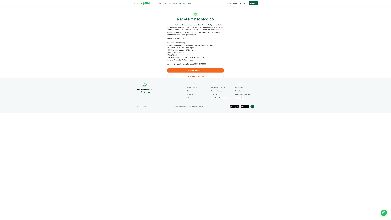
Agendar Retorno (217, 91)
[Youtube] (149, 92)
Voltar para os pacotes (195, 76)
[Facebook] (138, 92)
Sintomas (190, 94)
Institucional (239, 87)
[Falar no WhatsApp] (384, 213)
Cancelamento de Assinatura (220, 98)
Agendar (253, 3)
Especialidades (171, 3)
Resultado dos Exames (218, 87)
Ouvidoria (214, 94)
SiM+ (190, 3)
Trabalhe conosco (241, 91)
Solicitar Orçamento (195, 70)
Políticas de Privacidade (196, 106)
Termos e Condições (180, 106)
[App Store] (245, 106)
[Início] (141, 3)
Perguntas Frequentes (242, 94)
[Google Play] (234, 106)
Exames (182, 3)
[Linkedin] (145, 92)
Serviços (157, 3)
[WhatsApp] (252, 106)
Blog (188, 91)
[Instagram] (142, 92)
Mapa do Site (239, 98)
